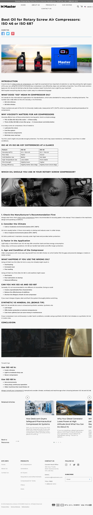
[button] (54, 442)
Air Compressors (26, 464)
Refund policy (25, 506)
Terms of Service (15, 506)
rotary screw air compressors (21, 84)
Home (3, 464)
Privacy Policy (5, 506)
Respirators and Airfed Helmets (31, 477)
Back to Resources (5, 441)
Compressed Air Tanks (28, 481)
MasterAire (9, 504)
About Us (4, 468)
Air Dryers (24, 473)
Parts (22, 489)
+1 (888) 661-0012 (50, 484)
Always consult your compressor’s (12, 390)
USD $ (89, 7)
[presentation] (27, 397)
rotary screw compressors (26, 217)
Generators (24, 468)
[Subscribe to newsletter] (90, 479)
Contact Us (5, 473)
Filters (23, 485)
